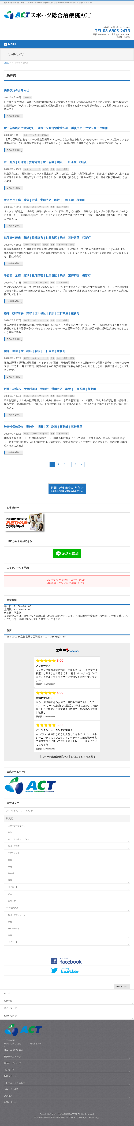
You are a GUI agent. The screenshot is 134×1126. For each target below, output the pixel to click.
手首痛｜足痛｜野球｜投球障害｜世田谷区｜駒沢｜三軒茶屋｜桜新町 (47, 275)
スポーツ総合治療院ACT (63, 1114)
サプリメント (14, 853)
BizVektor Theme (67, 1117)
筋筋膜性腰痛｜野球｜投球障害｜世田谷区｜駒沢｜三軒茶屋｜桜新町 (47, 237)
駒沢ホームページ (12, 1056)
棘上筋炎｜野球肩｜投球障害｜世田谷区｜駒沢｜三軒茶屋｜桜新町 (46, 162)
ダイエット (13, 887)
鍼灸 (72, 396)
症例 (10, 935)
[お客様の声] (25, 531)
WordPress (51, 1117)
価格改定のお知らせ (16, 90)
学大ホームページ (12, 1063)
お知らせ (27, 97)
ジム (10, 894)
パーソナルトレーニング (19, 811)
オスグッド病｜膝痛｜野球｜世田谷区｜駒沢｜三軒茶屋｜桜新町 (44, 199)
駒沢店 (45, 135)
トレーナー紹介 (11, 1089)
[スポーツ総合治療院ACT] (48, 17)
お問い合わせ (10, 1016)
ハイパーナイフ (14, 928)
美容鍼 (11, 873)
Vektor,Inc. (83, 1117)
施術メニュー (10, 1076)
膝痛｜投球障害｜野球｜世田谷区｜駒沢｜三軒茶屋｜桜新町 (41, 313)
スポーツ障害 (62, 169)
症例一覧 (8, 1000)
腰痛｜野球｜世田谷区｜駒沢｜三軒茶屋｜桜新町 (34, 351)
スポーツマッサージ (32, 135)
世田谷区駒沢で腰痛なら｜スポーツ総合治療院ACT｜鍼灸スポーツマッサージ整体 (56, 128)
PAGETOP (121, 986)
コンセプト (9, 1069)
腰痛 (72, 245)
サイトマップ (10, 1008)
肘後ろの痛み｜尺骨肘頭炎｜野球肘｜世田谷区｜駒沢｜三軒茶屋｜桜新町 (50, 388)
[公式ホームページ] (30, 793)
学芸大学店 (12, 907)
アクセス (8, 1096)
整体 (52, 169)
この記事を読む (13, 116)
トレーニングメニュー (14, 1083)
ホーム (7, 993)
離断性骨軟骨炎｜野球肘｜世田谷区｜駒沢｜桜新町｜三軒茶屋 (43, 426)
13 (74, 464)
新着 (10, 860)
